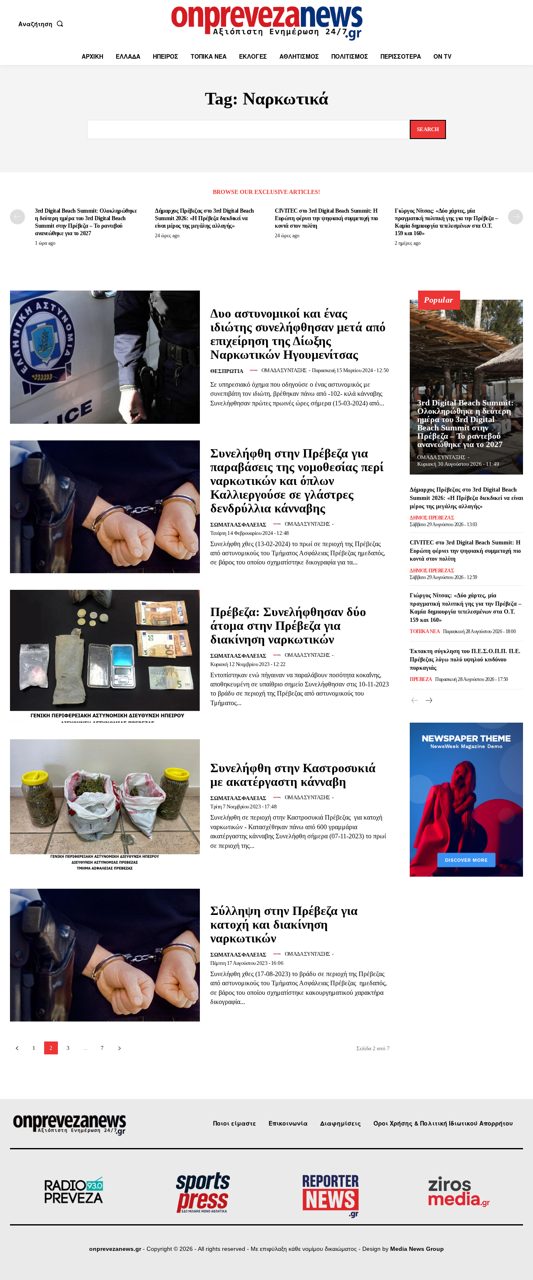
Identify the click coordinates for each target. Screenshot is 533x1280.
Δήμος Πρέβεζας (432, 518)
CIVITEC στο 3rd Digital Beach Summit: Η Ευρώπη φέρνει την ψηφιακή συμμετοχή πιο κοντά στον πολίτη (326, 218)
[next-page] (515, 216)
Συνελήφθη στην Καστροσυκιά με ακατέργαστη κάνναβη (293, 774)
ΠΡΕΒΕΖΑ (421, 679)
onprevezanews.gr (115, 1248)
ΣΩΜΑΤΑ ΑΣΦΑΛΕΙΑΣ (238, 525)
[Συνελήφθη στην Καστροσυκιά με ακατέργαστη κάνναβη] (105, 805)
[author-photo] (254, 370)
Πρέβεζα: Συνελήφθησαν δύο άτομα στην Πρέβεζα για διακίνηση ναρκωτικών (288, 625)
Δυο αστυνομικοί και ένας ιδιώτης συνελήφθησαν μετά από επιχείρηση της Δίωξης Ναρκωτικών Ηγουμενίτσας (298, 333)
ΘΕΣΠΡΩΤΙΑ (226, 371)
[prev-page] (17, 216)
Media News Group (417, 1248)
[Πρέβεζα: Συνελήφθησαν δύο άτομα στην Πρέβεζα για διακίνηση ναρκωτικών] (105, 656)
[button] (42, 23)
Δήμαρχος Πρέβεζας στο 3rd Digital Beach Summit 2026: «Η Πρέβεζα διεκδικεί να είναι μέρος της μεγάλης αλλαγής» (204, 218)
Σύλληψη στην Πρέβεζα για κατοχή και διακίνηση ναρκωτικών (284, 924)
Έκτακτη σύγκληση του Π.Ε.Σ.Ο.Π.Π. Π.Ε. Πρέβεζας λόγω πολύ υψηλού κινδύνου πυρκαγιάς (465, 659)
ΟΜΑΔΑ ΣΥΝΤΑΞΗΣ (284, 370)
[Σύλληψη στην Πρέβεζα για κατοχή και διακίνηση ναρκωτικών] (105, 955)
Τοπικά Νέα (425, 631)
